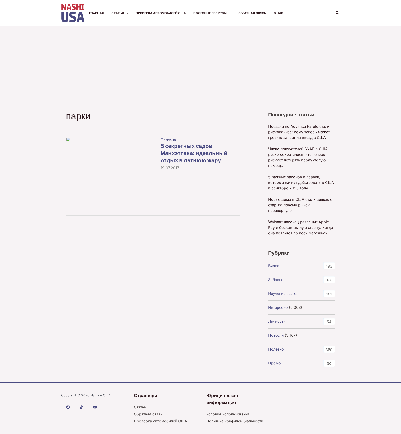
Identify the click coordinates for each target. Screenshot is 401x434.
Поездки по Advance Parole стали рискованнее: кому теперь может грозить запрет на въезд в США (299, 132)
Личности (276, 321)
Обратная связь (252, 13)
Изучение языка (283, 293)
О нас (278, 13)
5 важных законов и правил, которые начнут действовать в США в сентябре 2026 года (301, 182)
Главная (96, 13)
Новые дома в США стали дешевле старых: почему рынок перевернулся (300, 205)
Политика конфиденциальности (234, 421)
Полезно (168, 139)
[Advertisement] (200, 61)
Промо (274, 363)
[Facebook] (68, 407)
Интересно (278, 307)
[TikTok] (81, 407)
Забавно (276, 279)
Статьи (117, 13)
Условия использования (228, 414)
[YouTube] (95, 407)
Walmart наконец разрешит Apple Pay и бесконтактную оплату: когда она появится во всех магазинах (300, 227)
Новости (276, 335)
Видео (273, 265)
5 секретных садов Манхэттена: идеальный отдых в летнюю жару (194, 153)
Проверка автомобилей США (161, 13)
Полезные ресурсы (210, 13)
